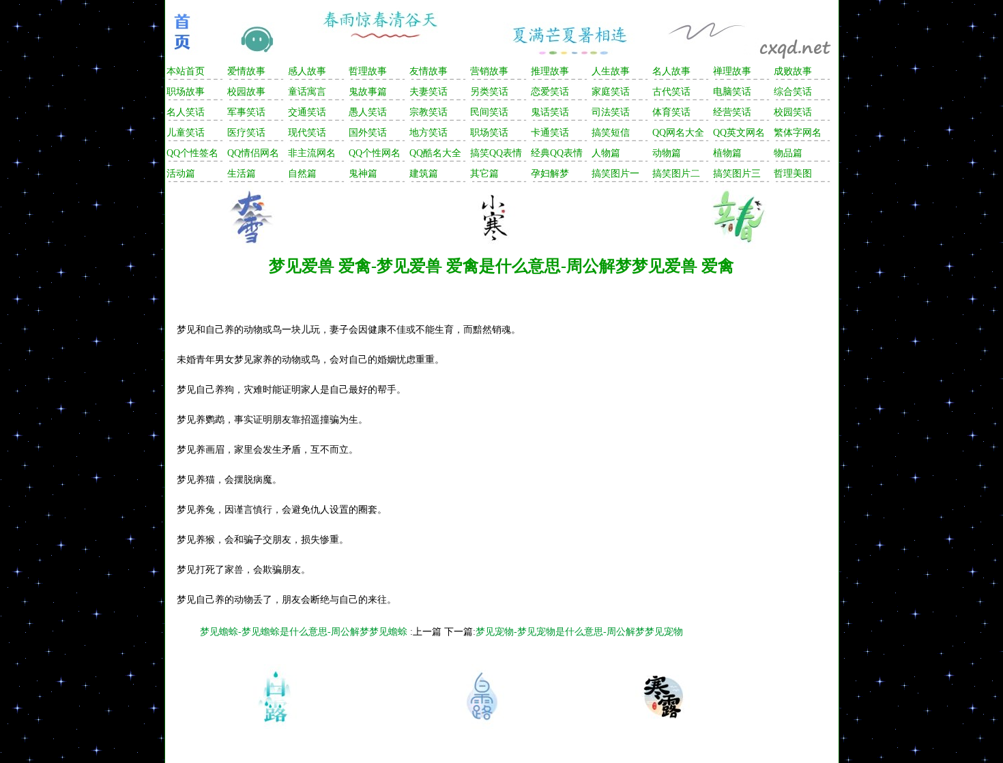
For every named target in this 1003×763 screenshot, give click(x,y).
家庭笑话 (611, 92)
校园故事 (246, 92)
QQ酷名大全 (435, 153)
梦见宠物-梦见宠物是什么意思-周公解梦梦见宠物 (579, 632)
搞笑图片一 (615, 173)
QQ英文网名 (739, 133)
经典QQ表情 (557, 153)
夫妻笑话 (428, 92)
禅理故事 (732, 71)
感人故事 (307, 71)
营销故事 (489, 71)
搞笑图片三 (737, 173)
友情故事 (428, 71)
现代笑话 (307, 133)
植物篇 (727, 153)
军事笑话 (246, 112)
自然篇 (302, 173)
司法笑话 (611, 112)
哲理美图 (793, 173)
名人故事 (671, 71)
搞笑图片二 (676, 173)
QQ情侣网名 (253, 153)
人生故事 (611, 71)
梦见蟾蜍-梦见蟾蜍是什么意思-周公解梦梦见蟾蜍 (305, 632)
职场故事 (185, 92)
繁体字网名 (798, 133)
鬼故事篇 (368, 92)
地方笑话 (428, 133)
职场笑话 (489, 133)
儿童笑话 (185, 133)
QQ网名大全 (678, 133)
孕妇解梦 (550, 173)
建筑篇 (423, 173)
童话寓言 (307, 92)
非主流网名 (312, 153)
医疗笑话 (246, 133)
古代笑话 (671, 92)
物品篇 (788, 153)
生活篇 (241, 173)
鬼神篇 (363, 173)
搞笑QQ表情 (496, 153)
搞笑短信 (611, 133)
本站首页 (185, 71)
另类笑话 (489, 92)
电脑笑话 (732, 92)
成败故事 (793, 71)
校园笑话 (793, 112)
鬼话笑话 (550, 112)
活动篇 (180, 173)
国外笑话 (368, 133)
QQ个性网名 (375, 153)
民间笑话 (489, 112)
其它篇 (484, 173)
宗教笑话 (428, 112)
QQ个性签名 (192, 153)
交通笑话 (307, 112)
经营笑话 (732, 112)
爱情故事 (246, 71)
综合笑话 (793, 92)
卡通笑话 (550, 133)
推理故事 (550, 71)
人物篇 (606, 153)
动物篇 (666, 153)
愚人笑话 (368, 112)
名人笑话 (185, 112)
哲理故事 (368, 71)
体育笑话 (671, 112)
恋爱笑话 (550, 92)
